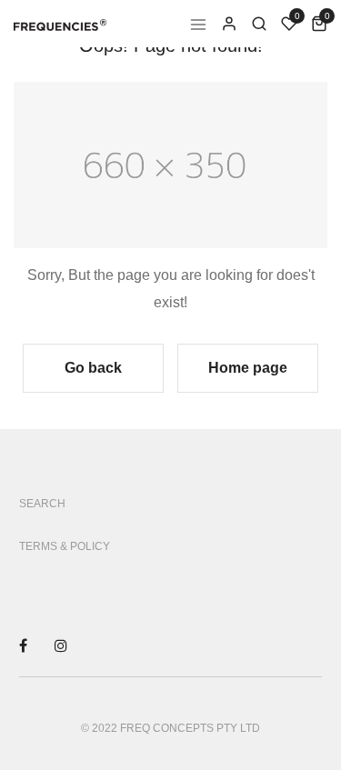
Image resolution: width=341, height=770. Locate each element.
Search (42, 503)
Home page (247, 367)
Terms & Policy (64, 546)
